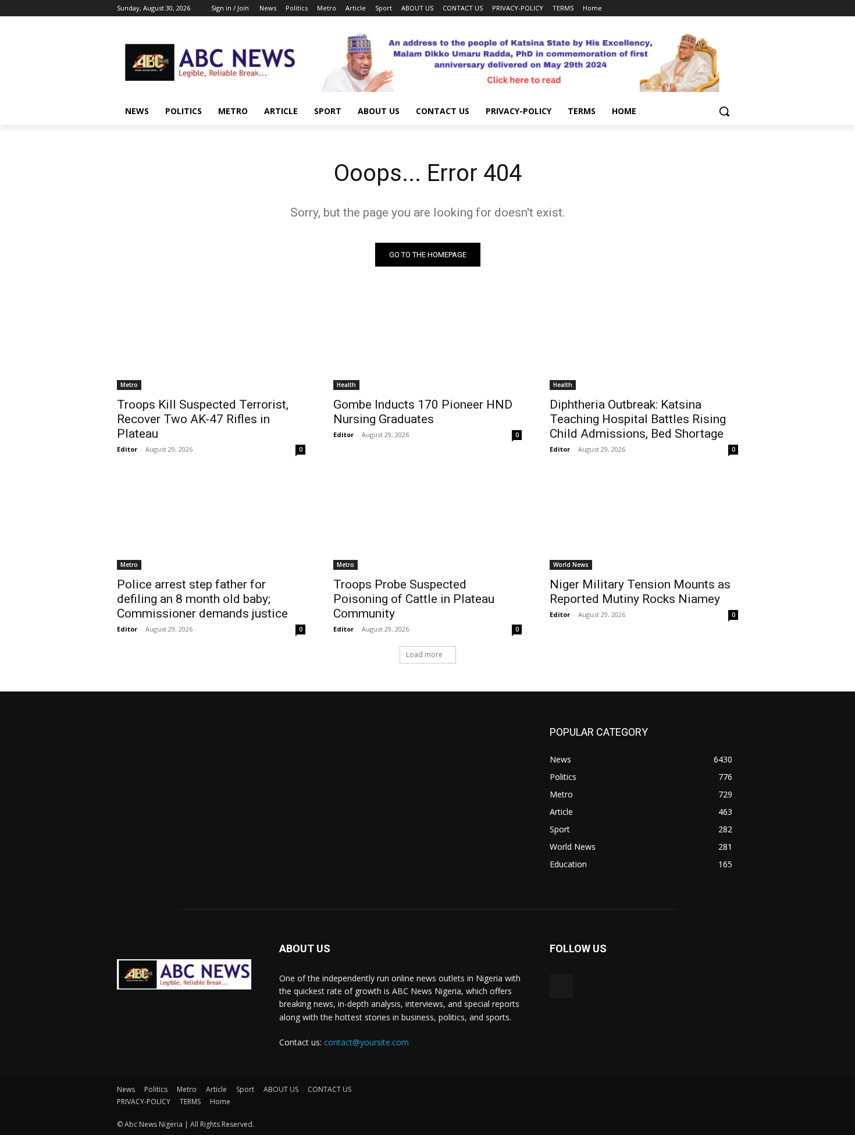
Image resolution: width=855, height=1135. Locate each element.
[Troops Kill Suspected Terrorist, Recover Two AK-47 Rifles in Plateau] (211, 343)
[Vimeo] (715, 8)
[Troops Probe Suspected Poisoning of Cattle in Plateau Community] (427, 523)
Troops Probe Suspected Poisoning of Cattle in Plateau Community (413, 598)
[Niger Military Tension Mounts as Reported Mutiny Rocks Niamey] (644, 523)
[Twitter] (699, 8)
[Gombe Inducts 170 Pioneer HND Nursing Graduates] (427, 343)
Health (346, 385)
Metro (129, 385)
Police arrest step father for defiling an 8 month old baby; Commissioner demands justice (202, 598)
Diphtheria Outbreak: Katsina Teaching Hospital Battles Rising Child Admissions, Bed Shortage (638, 419)
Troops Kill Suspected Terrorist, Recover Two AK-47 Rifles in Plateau (202, 419)
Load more (424, 654)
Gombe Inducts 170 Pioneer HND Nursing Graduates (422, 412)
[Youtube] (731, 8)
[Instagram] (683, 8)
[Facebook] (667, 8)
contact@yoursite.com (366, 1042)
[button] (724, 111)
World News (571, 565)
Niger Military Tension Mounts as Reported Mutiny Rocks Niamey (640, 591)
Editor (127, 449)
